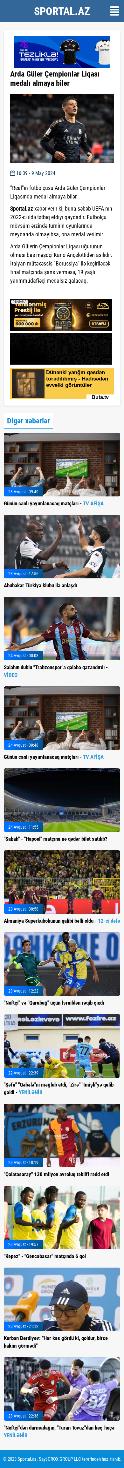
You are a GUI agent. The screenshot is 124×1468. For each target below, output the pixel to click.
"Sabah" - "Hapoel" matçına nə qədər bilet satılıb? (55, 839)
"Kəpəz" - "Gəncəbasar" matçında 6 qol (45, 1256)
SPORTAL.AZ (62, 11)
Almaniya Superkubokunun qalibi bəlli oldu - (62, 921)
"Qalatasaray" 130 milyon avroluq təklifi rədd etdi (56, 1174)
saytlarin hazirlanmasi (36, 292)
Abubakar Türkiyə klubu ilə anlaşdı (40, 585)
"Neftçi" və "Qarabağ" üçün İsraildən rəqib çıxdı (54, 1003)
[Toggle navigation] (114, 11)
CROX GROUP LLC (64, 1459)
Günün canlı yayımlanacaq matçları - (54, 503)
